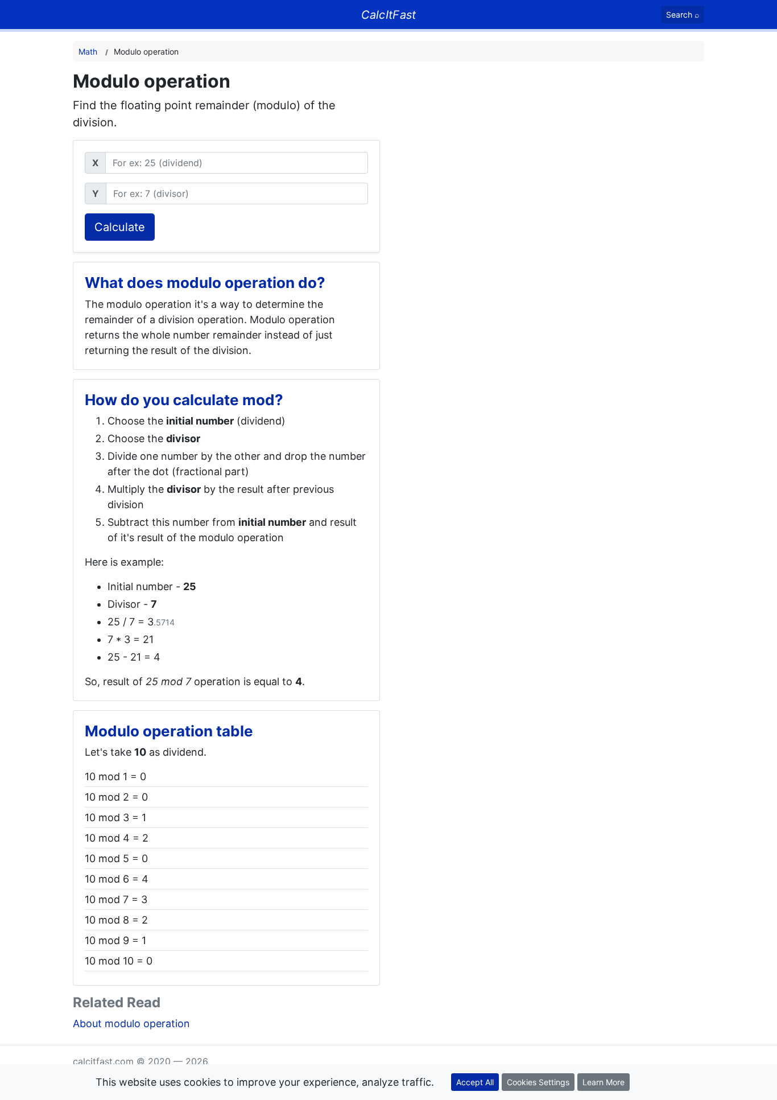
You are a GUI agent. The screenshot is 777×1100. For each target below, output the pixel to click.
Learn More (603, 1082)
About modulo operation (131, 1023)
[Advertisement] (577, 150)
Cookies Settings (538, 1082)
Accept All (475, 1082)
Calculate (119, 227)
